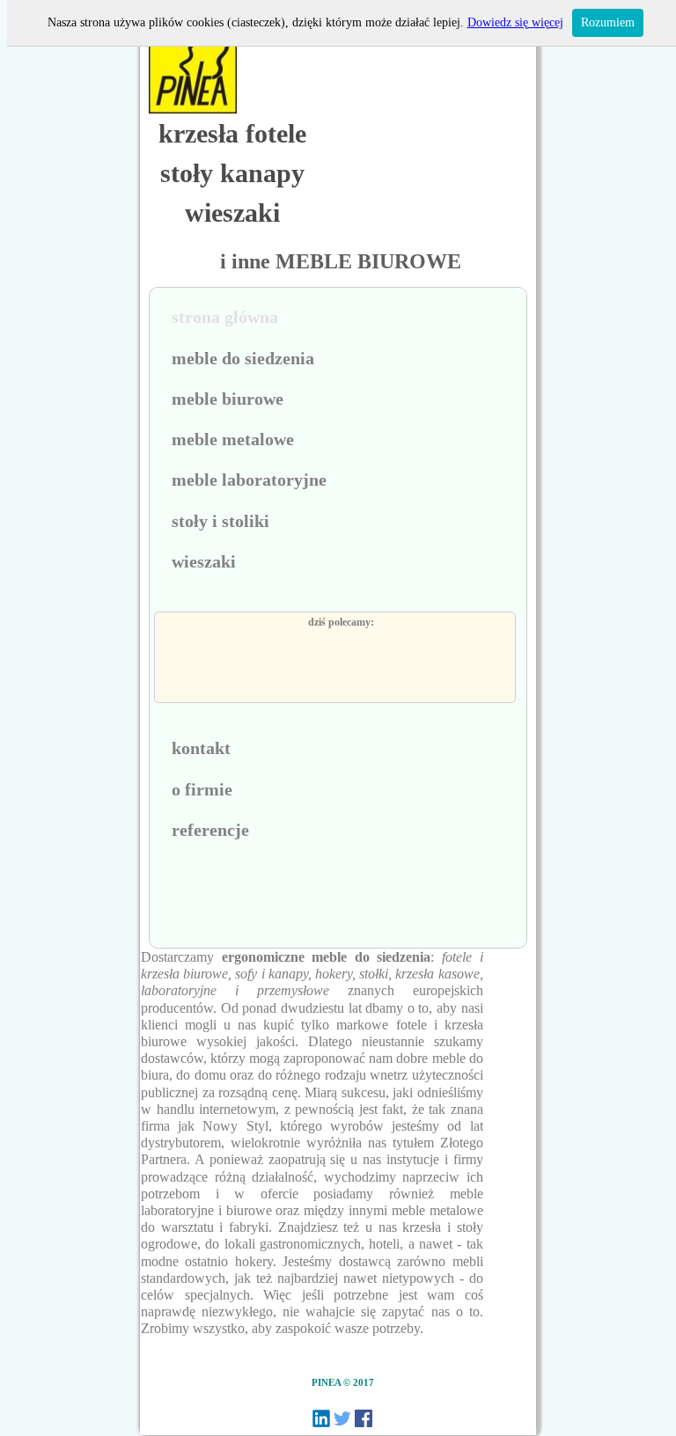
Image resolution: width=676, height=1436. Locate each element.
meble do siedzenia (243, 358)
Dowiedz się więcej (515, 22)
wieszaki (204, 561)
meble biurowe (227, 398)
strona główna (225, 316)
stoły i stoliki (220, 521)
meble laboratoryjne (249, 479)
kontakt (201, 748)
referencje (210, 829)
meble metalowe (233, 439)
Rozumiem (608, 22)
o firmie (202, 789)
